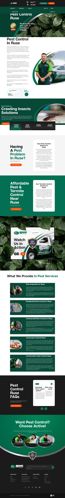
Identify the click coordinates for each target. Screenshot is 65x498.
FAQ (45, 478)
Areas (52, 8)
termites (30, 8)
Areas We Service (13, 479)
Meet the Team (35, 478)
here (20, 402)
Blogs (45, 479)
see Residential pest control (9, 123)
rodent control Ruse (47, 165)
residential (12, 8)
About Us (46, 8)
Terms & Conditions (47, 482)
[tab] (15, 126)
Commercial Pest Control (26, 478)
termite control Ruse (40, 206)
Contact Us (52, 11)
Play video (23, 254)
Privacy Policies (47, 481)
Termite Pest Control (25, 479)
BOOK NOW (51, 3)
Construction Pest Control (26, 481)
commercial (21, 8)
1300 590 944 (43, 3)
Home (11, 476)
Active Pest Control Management (19, 495)
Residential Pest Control (26, 476)
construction (15, 11)
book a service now (16, 164)
